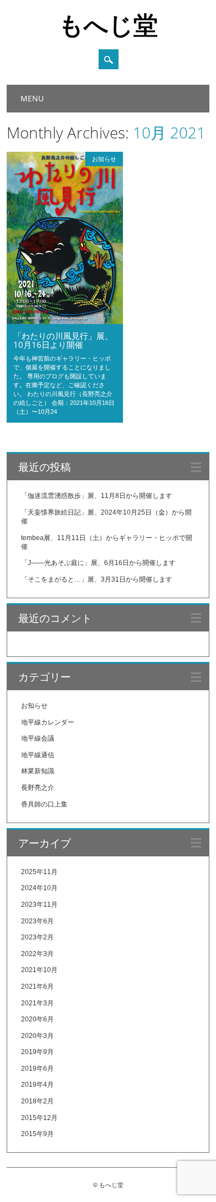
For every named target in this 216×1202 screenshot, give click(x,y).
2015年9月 (37, 1134)
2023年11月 (39, 904)
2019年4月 (37, 1084)
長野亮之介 (37, 788)
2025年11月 (39, 872)
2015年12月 (39, 1118)
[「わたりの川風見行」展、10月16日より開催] (65, 321)
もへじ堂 (108, 24)
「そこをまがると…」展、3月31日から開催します (96, 579)
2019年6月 (37, 1068)
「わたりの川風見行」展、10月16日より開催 (63, 340)
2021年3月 (37, 1003)
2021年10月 (39, 970)
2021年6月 (37, 986)
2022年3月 (37, 954)
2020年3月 (37, 1036)
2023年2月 (37, 937)
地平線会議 (37, 738)
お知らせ (104, 159)
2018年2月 (37, 1101)
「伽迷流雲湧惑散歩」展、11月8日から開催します (96, 496)
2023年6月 (37, 921)
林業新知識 (37, 771)
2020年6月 (37, 1019)
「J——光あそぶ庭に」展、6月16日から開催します (98, 563)
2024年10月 (39, 888)
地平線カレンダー (47, 722)
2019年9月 (37, 1052)
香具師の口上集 (44, 804)
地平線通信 (37, 755)
